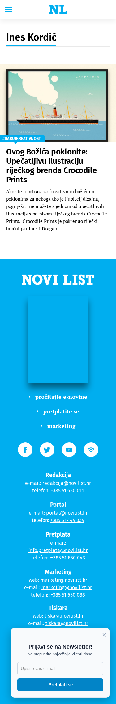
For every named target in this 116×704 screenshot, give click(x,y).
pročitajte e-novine (61, 396)
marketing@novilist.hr (66, 587)
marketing (61, 425)
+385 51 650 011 (67, 490)
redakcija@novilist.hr (66, 483)
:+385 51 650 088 (67, 595)
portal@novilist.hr (67, 513)
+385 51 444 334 (67, 520)
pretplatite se (61, 411)
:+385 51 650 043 (67, 558)
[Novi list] (58, 9)
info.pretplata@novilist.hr (58, 550)
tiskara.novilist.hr (64, 616)
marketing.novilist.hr (64, 580)
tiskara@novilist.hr (66, 623)
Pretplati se (60, 684)
